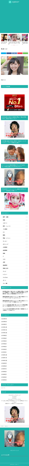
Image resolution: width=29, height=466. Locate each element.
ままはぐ (14, 398)
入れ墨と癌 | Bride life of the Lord (14, 306)
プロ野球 (15, 229)
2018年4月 (14, 377)
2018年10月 (14, 360)
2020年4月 (14, 321)
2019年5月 (14, 341)
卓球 (15, 262)
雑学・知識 (15, 217)
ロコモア (14, 396)
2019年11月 (14, 330)
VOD (15, 259)
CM (15, 232)
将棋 (15, 253)
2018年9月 (14, 363)
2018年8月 (14, 366)
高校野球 (15, 265)
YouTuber (15, 277)
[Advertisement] (14, 18)
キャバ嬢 (15, 283)
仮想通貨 (15, 250)
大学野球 (15, 247)
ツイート (3, 387)
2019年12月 (14, 327)
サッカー (15, 241)
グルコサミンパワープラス (14, 399)
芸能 (15, 220)
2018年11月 (14, 357)
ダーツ (15, 280)
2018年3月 (14, 380)
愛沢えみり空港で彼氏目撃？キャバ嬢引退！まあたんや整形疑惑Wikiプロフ (15, 293)
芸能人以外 (15, 268)
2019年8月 (14, 335)
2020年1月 (14, 324)
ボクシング (15, 244)
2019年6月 (14, 338)
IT (15, 256)
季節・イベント (15, 238)
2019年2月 (14, 349)
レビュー (15, 274)
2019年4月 (14, 344)
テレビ (15, 271)
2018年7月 (14, 369)
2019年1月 (14, 352)
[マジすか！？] (14, 2)
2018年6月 (14, 371)
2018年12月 (14, 355)
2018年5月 (14, 374)
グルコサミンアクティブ (14, 395)
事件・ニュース (15, 226)
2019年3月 (14, 346)
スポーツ (15, 223)
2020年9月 (14, 319)
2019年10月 (14, 332)
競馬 (15, 235)
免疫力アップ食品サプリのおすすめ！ (14, 403)
